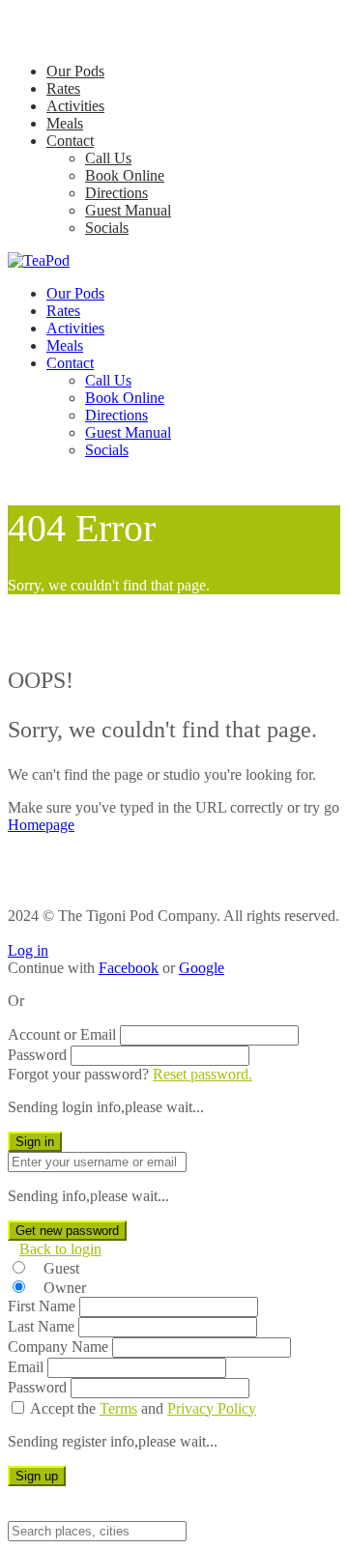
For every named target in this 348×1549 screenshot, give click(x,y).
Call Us (108, 158)
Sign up (36, 1476)
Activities (75, 106)
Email (26, 1367)
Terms (118, 1408)
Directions (116, 193)
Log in (28, 950)
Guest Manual (128, 210)
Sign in (34, 1141)
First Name (41, 1306)
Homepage (41, 825)
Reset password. (202, 1074)
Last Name (41, 1326)
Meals (64, 123)
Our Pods (75, 71)
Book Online (124, 175)
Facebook (129, 968)
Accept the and (143, 1408)
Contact (70, 140)
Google (201, 968)
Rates (63, 88)
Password (37, 1055)
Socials (107, 227)
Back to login (60, 1249)
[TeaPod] (39, 260)
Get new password (67, 1230)
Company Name (58, 1346)
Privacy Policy (211, 1408)
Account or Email (62, 1034)
